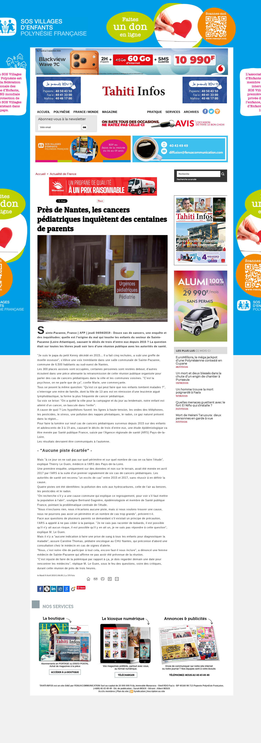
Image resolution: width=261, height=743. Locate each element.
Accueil (43, 111)
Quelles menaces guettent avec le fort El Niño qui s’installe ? (200, 404)
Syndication (139, 691)
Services (172, 111)
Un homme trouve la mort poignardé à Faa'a (194, 391)
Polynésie (62, 111)
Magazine (109, 111)
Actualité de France (63, 174)
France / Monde (86, 111)
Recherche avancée (186, 179)
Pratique (154, 111)
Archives (191, 111)
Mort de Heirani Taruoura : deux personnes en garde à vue (198, 416)
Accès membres (106, 691)
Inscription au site (156, 691)
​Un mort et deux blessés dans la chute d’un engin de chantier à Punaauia (198, 376)
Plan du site (123, 691)
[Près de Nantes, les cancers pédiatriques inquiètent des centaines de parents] (102, 236)
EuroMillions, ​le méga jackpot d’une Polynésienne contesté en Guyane (199, 360)
